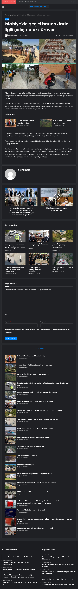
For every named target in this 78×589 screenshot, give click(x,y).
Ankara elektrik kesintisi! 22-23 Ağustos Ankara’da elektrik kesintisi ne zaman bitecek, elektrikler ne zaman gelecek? (43, 502)
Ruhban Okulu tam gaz (25, 465)
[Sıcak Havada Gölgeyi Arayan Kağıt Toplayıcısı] (10, 476)
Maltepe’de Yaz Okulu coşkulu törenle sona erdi (35, 528)
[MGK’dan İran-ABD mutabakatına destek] (10, 494)
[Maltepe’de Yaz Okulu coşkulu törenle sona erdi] (10, 531)
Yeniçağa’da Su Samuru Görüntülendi (31, 510)
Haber (15, 15)
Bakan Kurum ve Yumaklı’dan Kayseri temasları (36, 269)
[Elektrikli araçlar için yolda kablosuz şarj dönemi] (10, 431)
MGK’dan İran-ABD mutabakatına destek (32, 492)
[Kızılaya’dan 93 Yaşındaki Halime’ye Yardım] (46, 123)
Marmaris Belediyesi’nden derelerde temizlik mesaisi (36, 483)
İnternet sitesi (44, 322)
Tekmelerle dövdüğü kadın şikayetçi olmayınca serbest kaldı (14, 269)
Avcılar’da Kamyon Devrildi (27, 456)
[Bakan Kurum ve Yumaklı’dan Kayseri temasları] (39, 259)
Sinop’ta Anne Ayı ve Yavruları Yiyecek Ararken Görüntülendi (62, 246)
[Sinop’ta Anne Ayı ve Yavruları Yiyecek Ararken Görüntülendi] (63, 236)
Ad (6, 314)
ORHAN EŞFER (12, 35)
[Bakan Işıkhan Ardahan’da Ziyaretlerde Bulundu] (39, 236)
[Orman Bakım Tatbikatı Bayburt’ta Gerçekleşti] (10, 368)
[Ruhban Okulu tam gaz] (10, 467)
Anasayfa (9, 15)
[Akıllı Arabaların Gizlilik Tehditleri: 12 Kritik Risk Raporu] (10, 395)
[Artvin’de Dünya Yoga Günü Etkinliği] (63, 259)
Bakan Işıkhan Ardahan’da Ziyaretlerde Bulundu (38, 245)
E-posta (8, 322)
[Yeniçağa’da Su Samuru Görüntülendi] (10, 513)
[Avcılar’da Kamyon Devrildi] (10, 458)
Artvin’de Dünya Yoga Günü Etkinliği (63, 268)
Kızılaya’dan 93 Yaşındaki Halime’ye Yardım (30, 2)
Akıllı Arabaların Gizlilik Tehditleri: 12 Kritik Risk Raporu (37, 392)
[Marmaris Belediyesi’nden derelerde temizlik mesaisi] (10, 485)
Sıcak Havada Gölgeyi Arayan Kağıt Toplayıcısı (34, 474)
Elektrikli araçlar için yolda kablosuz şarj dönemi (35, 428)
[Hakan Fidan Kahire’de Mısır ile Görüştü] (10, 123)
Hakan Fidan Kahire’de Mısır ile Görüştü (31, 356)
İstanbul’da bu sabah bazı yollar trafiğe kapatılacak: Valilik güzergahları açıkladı (15, 246)
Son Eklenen (39, 348)
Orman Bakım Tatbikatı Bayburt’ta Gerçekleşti (34, 365)
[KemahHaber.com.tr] (39, 6)
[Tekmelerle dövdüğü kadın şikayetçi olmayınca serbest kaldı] (15, 259)
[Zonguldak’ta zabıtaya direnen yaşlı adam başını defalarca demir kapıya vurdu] (10, 522)
